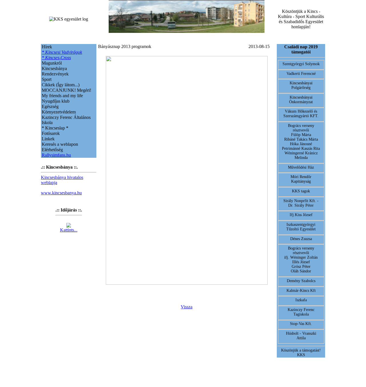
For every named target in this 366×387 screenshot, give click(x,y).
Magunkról (52, 63)
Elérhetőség (52, 149)
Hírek (47, 46)
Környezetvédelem (59, 111)
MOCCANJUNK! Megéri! (66, 90)
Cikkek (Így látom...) (60, 84)
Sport (46, 79)
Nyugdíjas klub (55, 101)
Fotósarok (51, 133)
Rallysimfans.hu (56, 155)
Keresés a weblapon (60, 144)
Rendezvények (55, 73)
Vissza (186, 306)
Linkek (48, 138)
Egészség (50, 106)
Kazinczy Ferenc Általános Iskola (66, 120)
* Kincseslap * (55, 127)
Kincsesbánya (54, 68)
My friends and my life (62, 95)
